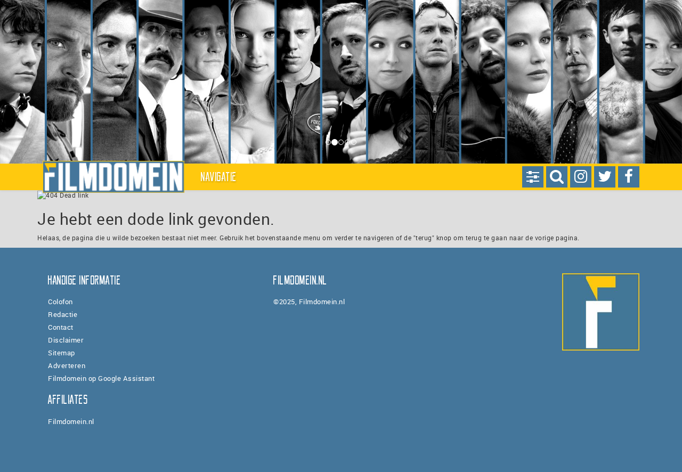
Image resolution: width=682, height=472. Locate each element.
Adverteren (66, 365)
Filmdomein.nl (71, 421)
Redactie (62, 314)
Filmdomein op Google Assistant (101, 378)
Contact (61, 327)
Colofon (60, 301)
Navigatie (219, 177)
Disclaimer (66, 340)
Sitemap (61, 352)
